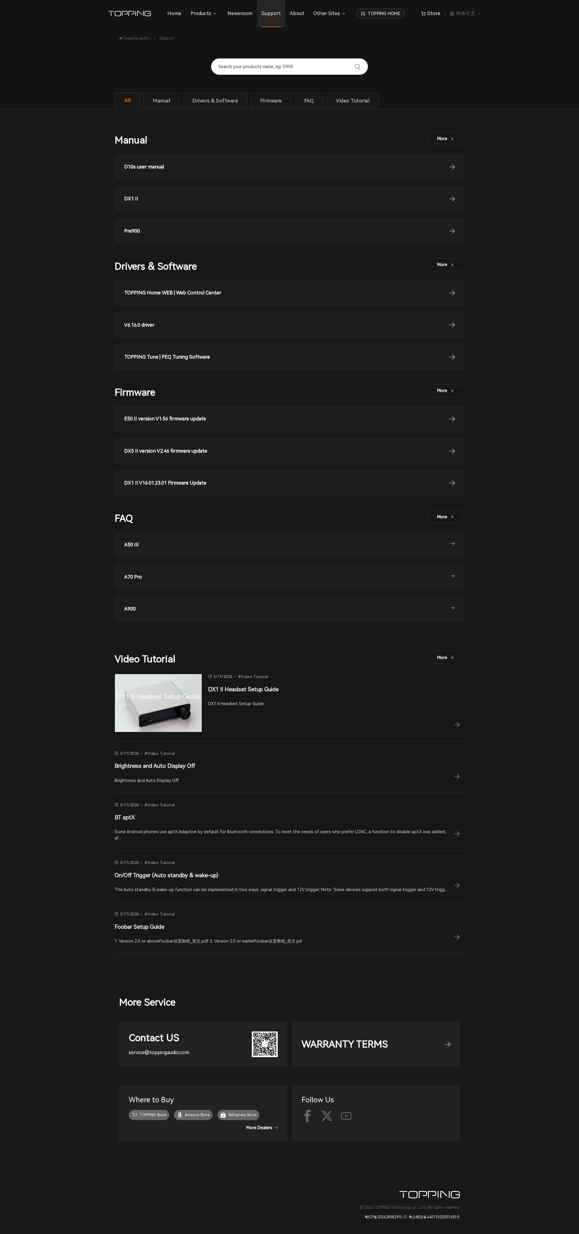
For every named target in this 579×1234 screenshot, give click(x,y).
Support (271, 13)
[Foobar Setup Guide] (457, 938)
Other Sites (326, 13)
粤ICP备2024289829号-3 (385, 1217)
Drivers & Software (215, 101)
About (297, 13)
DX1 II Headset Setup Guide (243, 689)
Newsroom (239, 13)
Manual (161, 101)
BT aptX (125, 817)
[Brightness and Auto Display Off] (457, 777)
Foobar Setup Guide (139, 927)
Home (174, 13)
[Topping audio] (131, 13)
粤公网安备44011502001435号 (434, 1217)
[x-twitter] (327, 1116)
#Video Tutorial (253, 676)
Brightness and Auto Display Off (155, 766)
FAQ (309, 101)
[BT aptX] (457, 835)
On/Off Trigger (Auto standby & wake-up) (166, 875)
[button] (289, 545)
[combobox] (282, 67)
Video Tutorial (352, 101)
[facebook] (308, 1116)
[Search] (358, 67)
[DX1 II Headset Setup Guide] (158, 703)
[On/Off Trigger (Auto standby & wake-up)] (457, 886)
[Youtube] (346, 1116)
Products (201, 13)
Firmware (271, 101)
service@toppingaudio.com (159, 1052)
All (128, 100)
